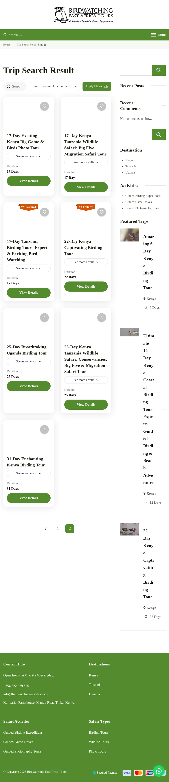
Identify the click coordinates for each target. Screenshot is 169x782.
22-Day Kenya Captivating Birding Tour (83, 247)
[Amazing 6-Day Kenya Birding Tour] (129, 231)
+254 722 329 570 (16, 686)
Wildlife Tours (99, 742)
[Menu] (153, 35)
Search (159, 70)
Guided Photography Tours (142, 208)
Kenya (129, 160)
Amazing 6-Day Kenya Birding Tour (148, 262)
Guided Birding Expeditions (142, 195)
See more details (26, 156)
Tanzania (130, 166)
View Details (28, 181)
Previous (45, 528)
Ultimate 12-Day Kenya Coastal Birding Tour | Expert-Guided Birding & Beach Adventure (148, 409)
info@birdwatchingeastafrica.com (26, 694)
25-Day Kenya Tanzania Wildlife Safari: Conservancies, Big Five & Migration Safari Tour (85, 359)
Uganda (130, 172)
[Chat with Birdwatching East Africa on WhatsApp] (159, 771)
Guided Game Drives (138, 202)
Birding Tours (98, 732)
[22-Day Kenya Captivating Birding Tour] (129, 526)
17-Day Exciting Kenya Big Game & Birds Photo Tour (25, 141)
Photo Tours (97, 751)
